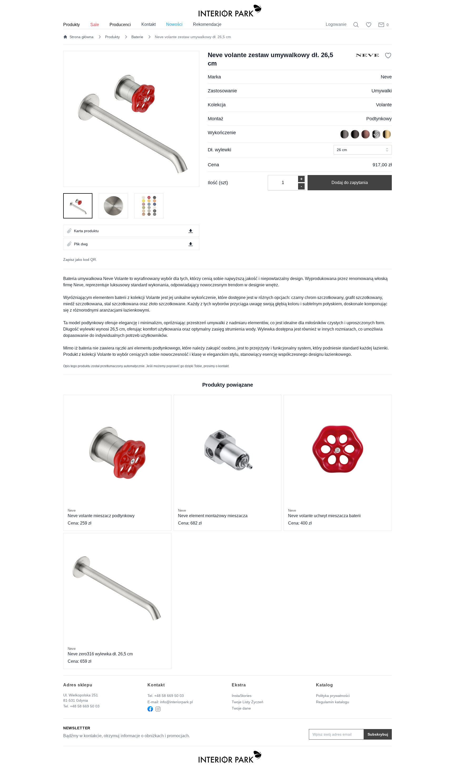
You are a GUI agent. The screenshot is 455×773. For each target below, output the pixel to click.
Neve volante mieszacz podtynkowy (101, 513)
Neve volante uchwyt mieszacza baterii (324, 513)
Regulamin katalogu (332, 702)
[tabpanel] (131, 119)
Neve (386, 76)
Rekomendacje (207, 24)
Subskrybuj (378, 734)
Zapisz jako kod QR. (80, 259)
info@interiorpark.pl (176, 702)
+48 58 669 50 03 (85, 706)
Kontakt (148, 24)
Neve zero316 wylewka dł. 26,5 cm (100, 651)
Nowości (174, 24)
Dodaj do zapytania (350, 182)
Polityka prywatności (333, 696)
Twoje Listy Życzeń (247, 702)
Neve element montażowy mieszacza (213, 513)
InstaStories (241, 696)
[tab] (77, 205)
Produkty (112, 37)
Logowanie (336, 24)
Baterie (137, 37)
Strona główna (81, 37)
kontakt (223, 366)
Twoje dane (241, 708)
